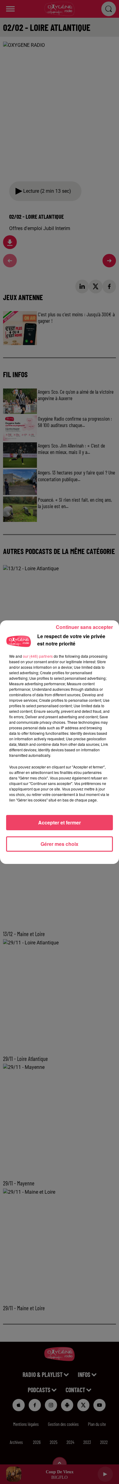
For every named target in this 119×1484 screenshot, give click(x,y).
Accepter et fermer (59, 822)
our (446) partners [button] (38, 656)
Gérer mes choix (59, 843)
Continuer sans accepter (84, 626)
